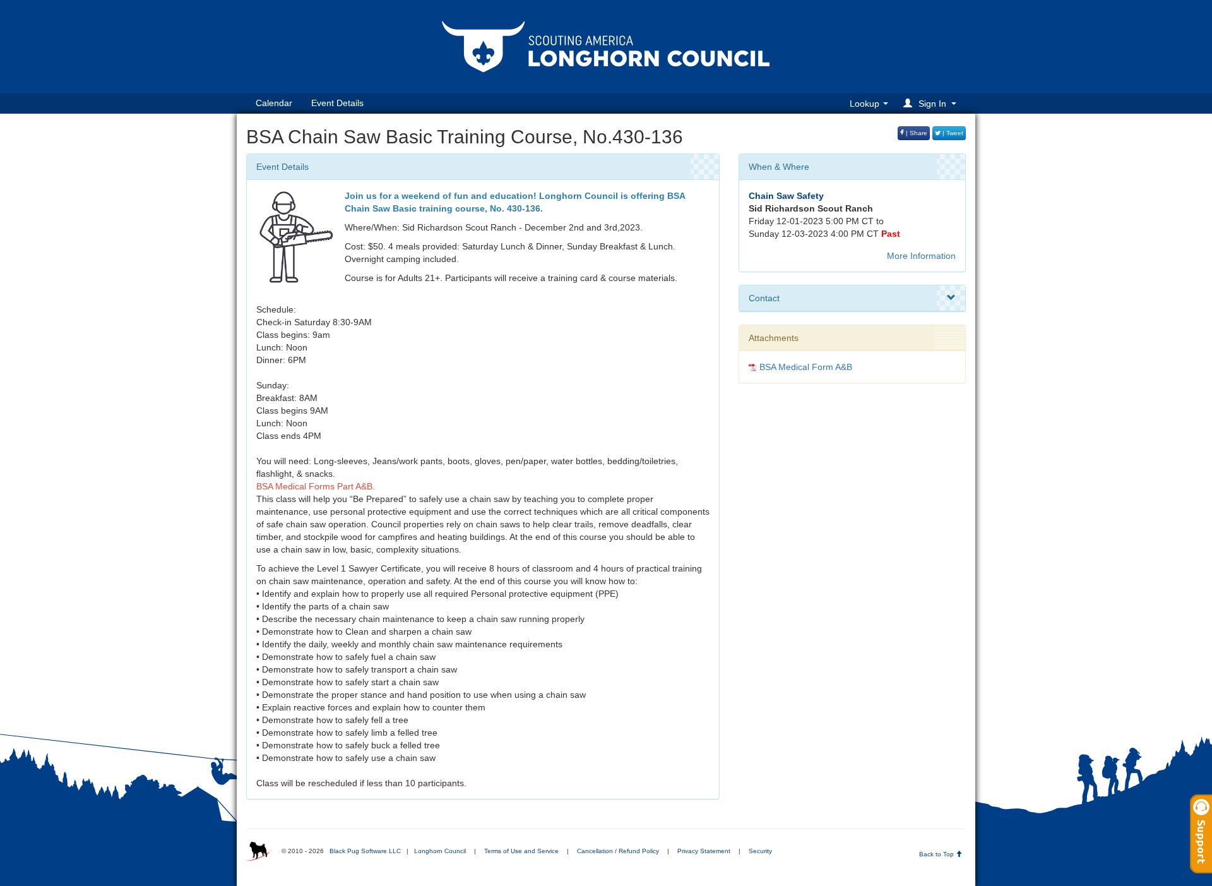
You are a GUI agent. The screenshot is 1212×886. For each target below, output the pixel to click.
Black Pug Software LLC (365, 850)
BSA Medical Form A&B (805, 367)
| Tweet (952, 132)
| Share (915, 132)
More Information (921, 256)
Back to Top (937, 854)
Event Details (337, 103)
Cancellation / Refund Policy (618, 850)
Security (760, 850)
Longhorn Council (440, 850)
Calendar (274, 103)
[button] (932, 103)
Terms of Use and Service (521, 850)
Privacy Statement (703, 850)
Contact (764, 298)
